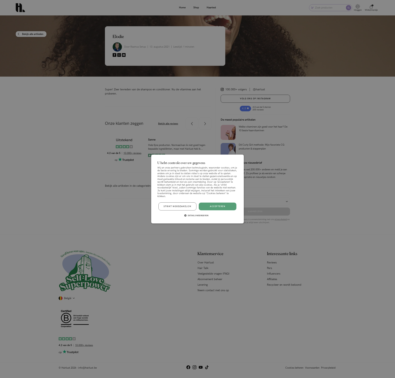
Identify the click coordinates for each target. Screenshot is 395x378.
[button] (197, 215)
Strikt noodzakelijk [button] (177, 206)
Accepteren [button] (217, 206)
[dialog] (197, 189)
